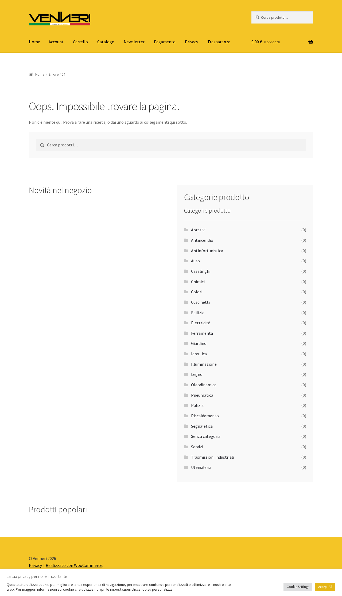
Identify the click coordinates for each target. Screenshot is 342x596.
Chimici (198, 281)
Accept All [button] (325, 587)
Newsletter (134, 41)
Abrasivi (198, 229)
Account (56, 41)
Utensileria (201, 467)
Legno (197, 374)
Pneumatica (202, 395)
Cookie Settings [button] (298, 587)
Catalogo (105, 41)
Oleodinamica (203, 384)
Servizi (197, 446)
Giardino (199, 343)
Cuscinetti (200, 302)
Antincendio (202, 240)
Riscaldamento (205, 415)
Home (34, 41)
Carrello (80, 41)
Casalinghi (200, 271)
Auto (195, 260)
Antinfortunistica (207, 250)
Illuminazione (204, 364)
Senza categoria (205, 436)
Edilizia (197, 312)
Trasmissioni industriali (212, 457)
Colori (196, 291)
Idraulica (199, 353)
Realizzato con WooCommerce (74, 565)
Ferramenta (202, 333)
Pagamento (165, 41)
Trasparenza (218, 41)
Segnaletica (202, 426)
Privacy (191, 41)
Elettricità (200, 322)
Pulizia (197, 405)
